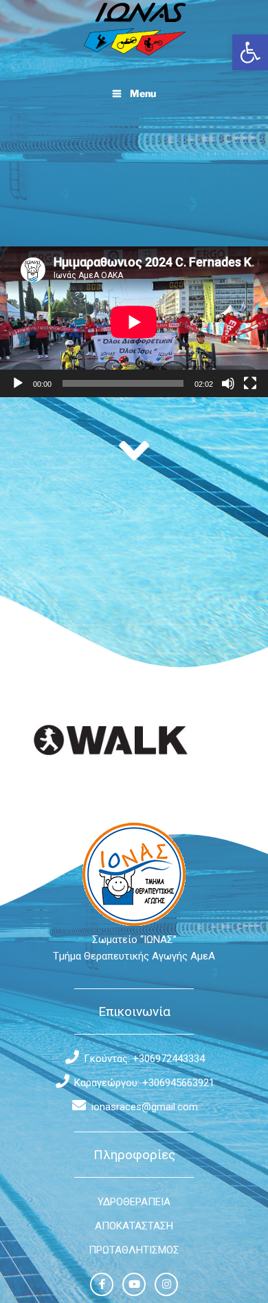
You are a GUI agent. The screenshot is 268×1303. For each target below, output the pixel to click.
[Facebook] (101, 1284)
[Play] (18, 383)
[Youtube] (134, 1284)
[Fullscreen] (250, 383)
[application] (134, 321)
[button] (250, 52)
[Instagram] (166, 1284)
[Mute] (228, 383)
